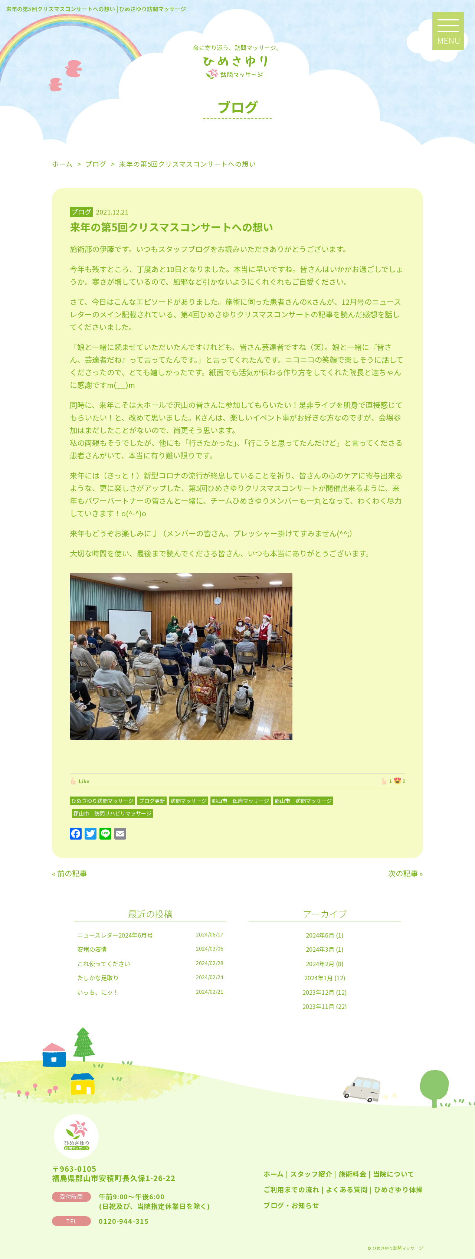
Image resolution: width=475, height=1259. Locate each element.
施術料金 (352, 1173)
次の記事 (403, 873)
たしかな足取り (98, 978)
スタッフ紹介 (311, 1173)
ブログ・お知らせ (291, 1205)
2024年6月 (320, 935)
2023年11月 (318, 1006)
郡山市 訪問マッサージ (303, 800)
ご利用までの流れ (291, 1189)
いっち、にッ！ (98, 992)
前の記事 (72, 873)
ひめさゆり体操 (398, 1189)
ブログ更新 (152, 800)
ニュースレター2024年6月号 (115, 935)
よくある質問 (347, 1189)
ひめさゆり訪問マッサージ (102, 800)
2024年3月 (320, 949)
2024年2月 (320, 963)
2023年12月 (318, 992)
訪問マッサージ (188, 800)
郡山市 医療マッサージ (240, 800)
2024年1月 (318, 977)
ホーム (273, 1173)
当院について (394, 1173)
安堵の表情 (92, 949)
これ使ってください (103, 963)
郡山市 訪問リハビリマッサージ (112, 813)
